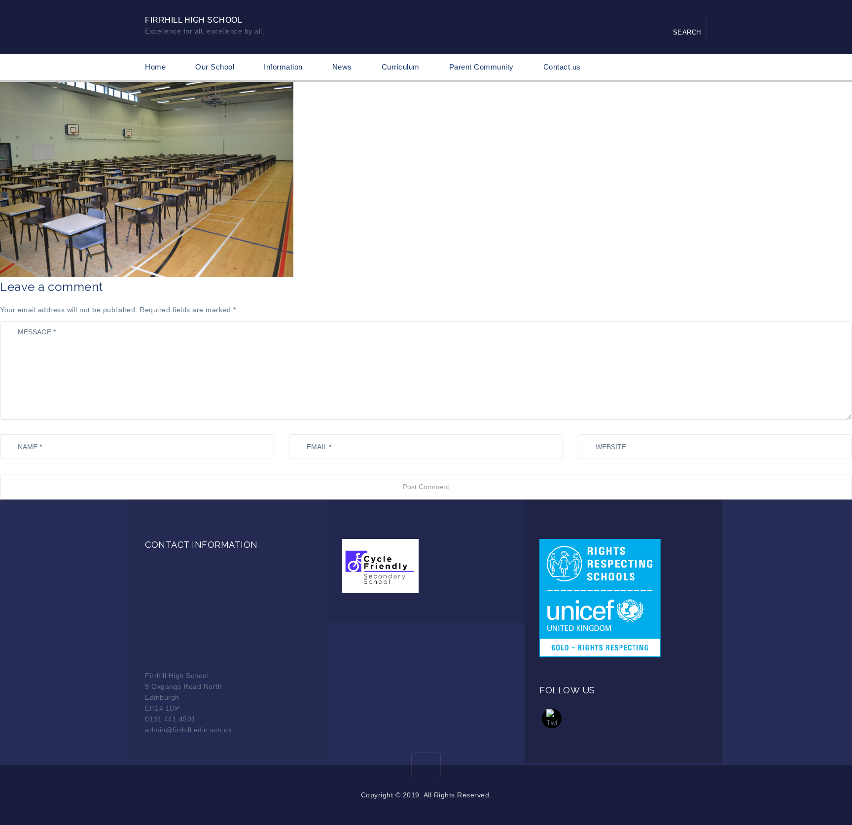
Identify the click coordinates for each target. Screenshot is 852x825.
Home (155, 67)
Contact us (562, 67)
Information (283, 67)
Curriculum (401, 67)
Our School (214, 67)
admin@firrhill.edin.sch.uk (188, 730)
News (342, 67)
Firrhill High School (193, 20)
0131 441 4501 (170, 719)
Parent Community (481, 67)
